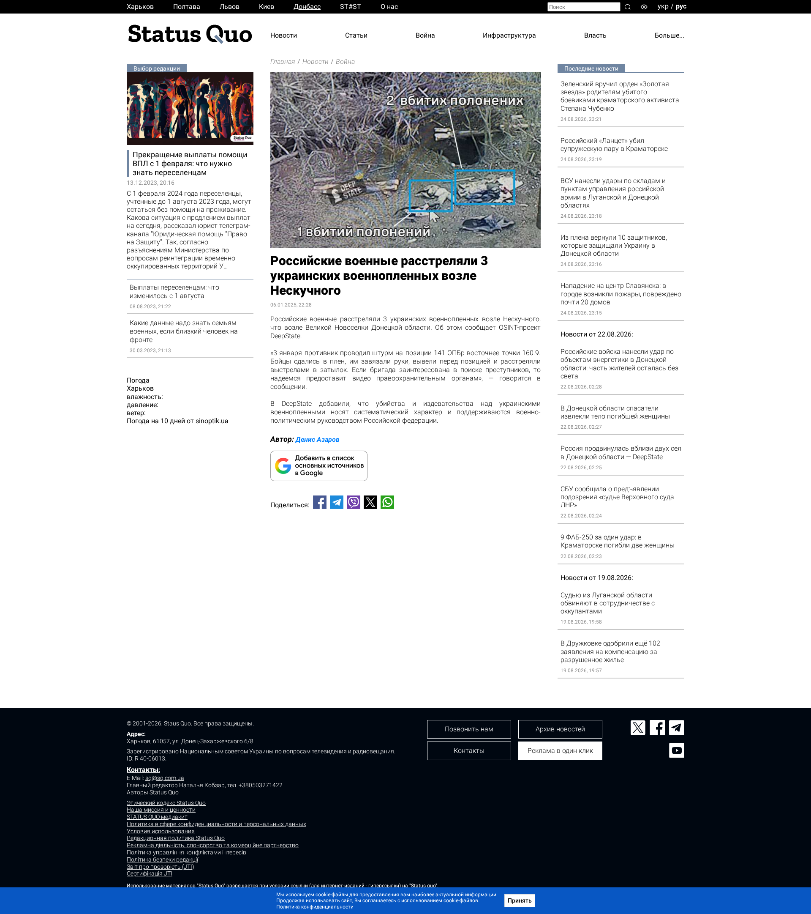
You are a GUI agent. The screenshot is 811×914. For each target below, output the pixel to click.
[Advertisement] (405, 544)
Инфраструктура (509, 35)
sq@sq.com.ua (164, 777)
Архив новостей (560, 729)
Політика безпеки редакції (162, 859)
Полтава (186, 7)
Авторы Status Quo (153, 792)
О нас (389, 7)
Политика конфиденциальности (315, 907)
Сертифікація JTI (149, 873)
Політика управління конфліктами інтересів (186, 852)
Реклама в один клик (560, 751)
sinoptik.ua (212, 421)
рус (681, 6)
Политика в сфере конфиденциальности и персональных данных (216, 824)
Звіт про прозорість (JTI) (160, 866)
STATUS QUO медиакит (157, 816)
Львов (229, 7)
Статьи (356, 35)
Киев (266, 7)
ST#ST (350, 7)
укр (663, 6)
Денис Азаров (318, 439)
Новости (283, 35)
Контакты (142, 770)
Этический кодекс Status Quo (166, 802)
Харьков (140, 7)
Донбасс (307, 7)
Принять (520, 900)
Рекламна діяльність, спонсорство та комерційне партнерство (213, 845)
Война (425, 35)
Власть (595, 35)
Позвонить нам (469, 729)
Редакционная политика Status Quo (176, 838)
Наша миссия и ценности (161, 809)
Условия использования (161, 831)
